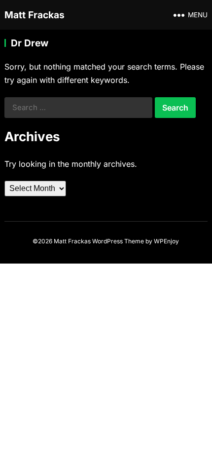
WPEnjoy (166, 241)
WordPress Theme (118, 241)
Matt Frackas (34, 15)
